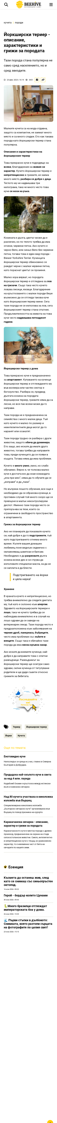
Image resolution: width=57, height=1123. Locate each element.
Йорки (8, 735)
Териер (16, 727)
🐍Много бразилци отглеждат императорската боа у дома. (25, 907)
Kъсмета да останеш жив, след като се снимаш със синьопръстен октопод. (28, 881)
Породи (19, 22)
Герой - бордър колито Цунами (26, 895)
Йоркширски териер (36, 727)
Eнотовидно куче (15, 756)
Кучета (8, 22)
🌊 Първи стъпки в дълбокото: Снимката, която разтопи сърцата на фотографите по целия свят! (28, 923)
